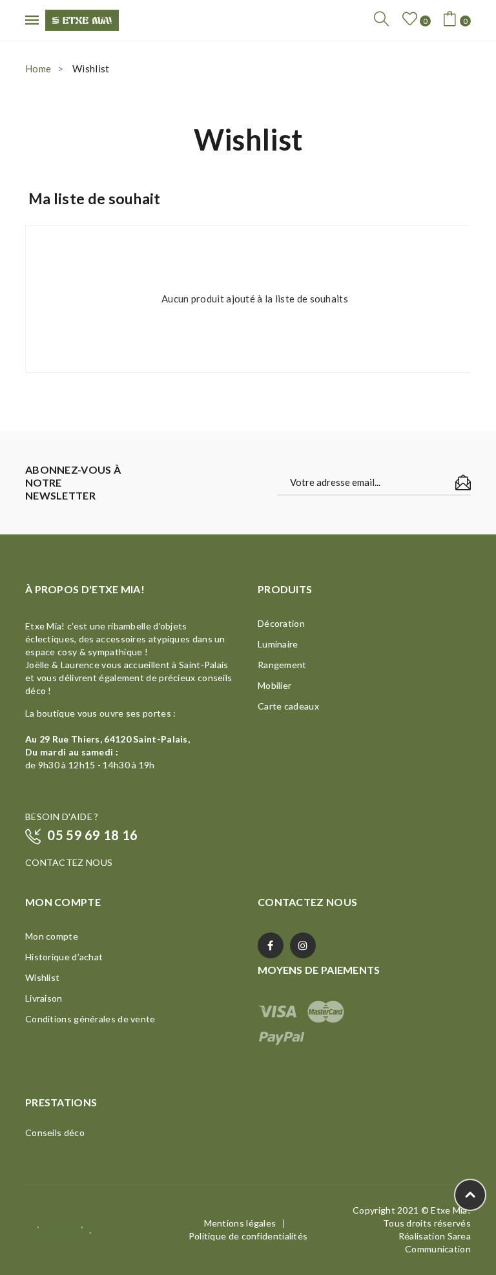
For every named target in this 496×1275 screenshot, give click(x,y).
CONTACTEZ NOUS (68, 862)
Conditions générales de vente (90, 1018)
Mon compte (51, 936)
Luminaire (278, 643)
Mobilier (274, 685)
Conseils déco (55, 1132)
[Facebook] (271, 945)
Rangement (282, 664)
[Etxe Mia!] (82, 19)
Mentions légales (240, 1222)
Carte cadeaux (288, 706)
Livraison (44, 998)
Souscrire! (463, 483)
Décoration (281, 623)
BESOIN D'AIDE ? (62, 816)
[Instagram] (303, 945)
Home (38, 68)
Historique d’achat (64, 956)
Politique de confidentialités (248, 1235)
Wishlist (42, 977)
